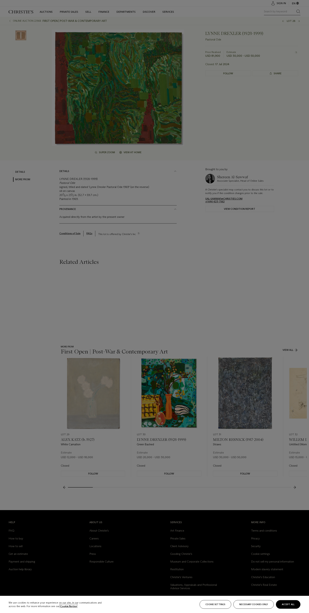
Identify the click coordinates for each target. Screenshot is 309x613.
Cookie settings (215, 604)
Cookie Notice (68, 606)
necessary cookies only (253, 604)
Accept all (288, 604)
